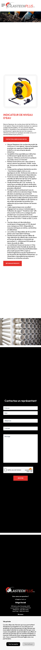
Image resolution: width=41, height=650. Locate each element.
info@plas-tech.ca (20, 599)
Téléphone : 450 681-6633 (20, 609)
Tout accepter (13, 644)
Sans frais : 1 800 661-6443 (20, 611)
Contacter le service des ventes (16, 139)
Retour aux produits (12, 263)
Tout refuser (28, 644)
